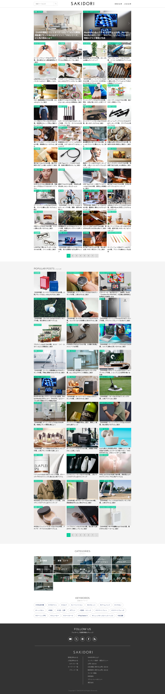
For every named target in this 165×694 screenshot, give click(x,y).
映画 (51, 610)
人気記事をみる (73, 660)
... (96, 255)
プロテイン (53, 605)
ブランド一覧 (73, 670)
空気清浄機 (40, 605)
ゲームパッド (105, 605)
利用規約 (91, 676)
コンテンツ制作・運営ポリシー (98, 660)
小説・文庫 (61, 610)
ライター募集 (92, 673)
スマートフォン (102, 610)
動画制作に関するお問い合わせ (98, 670)
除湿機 (121, 615)
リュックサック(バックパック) (103, 615)
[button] (36, 23)
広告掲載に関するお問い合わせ (98, 667)
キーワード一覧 (73, 667)
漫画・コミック (86, 610)
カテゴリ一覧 (73, 663)
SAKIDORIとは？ (93, 657)
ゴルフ (64, 605)
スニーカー (55, 615)
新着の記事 (118, 4)
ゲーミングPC (41, 615)
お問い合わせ (92, 663)
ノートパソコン (77, 605)
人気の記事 (127, 4)
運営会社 (91, 682)
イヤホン (118, 605)
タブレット (92, 605)
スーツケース (69, 615)
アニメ (73, 610)
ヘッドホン (40, 610)
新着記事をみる (73, 657)
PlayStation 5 (83, 615)
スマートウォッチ (118, 610)
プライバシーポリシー (95, 679)
